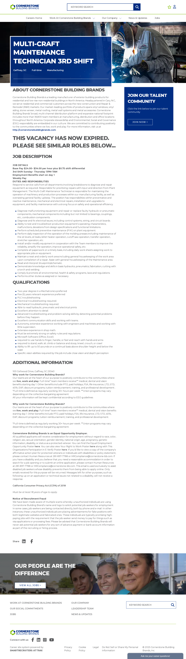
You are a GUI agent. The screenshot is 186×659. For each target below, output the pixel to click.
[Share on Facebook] (31, 541)
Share (16, 541)
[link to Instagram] (45, 640)
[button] (93, 18)
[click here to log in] (174, 7)
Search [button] (136, 7)
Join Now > (140, 122)
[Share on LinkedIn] (24, 541)
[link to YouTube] (51, 640)
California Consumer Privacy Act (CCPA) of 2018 (39, 485)
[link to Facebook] (32, 640)
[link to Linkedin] (38, 640)
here (37, 446)
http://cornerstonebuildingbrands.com (34, 130)
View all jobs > (30, 585)
